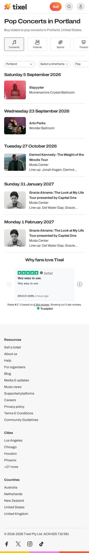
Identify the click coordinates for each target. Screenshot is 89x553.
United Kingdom (16, 513)
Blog (7, 373)
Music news (13, 386)
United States (14, 507)
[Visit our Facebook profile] (6, 544)
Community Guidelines (21, 419)
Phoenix (10, 460)
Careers (10, 400)
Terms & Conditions (18, 413)
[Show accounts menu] (81, 6)
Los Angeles (13, 440)
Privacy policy (14, 406)
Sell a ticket (12, 347)
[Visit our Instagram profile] (29, 544)
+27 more (11, 466)
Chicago (10, 447)
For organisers (14, 367)
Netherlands (13, 494)
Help (7, 360)
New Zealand (14, 500)
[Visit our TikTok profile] (41, 544)
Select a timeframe (52, 64)
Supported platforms (19, 393)
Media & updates (16, 380)
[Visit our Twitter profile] (18, 544)
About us (10, 353)
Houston (10, 453)
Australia (10, 487)
